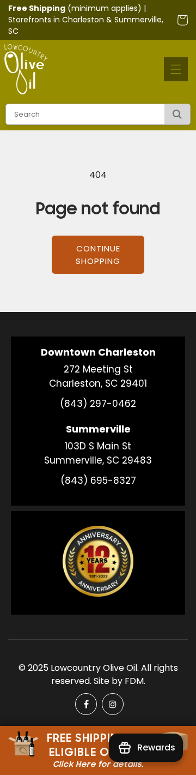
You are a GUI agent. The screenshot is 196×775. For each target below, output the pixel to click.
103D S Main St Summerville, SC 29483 (98, 453)
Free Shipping (36, 8)
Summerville (138, 19)
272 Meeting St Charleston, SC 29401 (98, 376)
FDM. (135, 681)
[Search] (177, 114)
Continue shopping (98, 255)
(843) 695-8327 (98, 480)
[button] (176, 69)
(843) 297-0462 (98, 403)
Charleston (83, 19)
